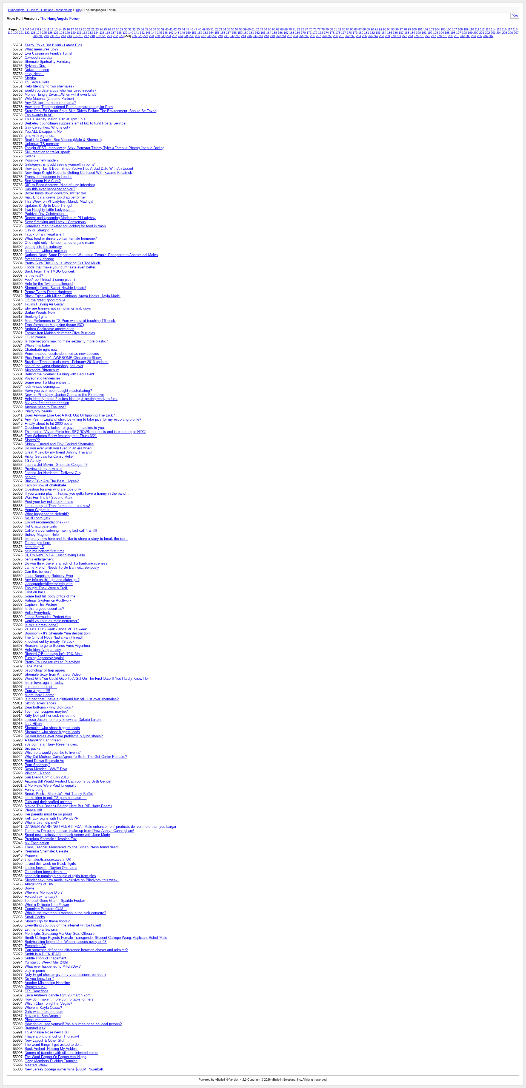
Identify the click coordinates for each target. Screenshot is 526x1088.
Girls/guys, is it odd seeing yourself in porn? (60, 164)
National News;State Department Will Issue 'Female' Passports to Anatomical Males (91, 255)
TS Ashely (33, 460)
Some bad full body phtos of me (50, 596)
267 (375, 36)
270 (393, 36)
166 (280, 32)
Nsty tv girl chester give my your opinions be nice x (65, 975)
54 (224, 29)
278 (439, 36)
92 (380, 29)
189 (412, 32)
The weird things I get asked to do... (53, 1044)
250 (278, 36)
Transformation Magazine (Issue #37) (54, 325)
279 (444, 36)
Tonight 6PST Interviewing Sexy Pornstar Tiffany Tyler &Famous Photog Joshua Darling (94, 148)
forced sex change (39, 259)
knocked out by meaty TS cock (50, 641)
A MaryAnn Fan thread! (43, 740)
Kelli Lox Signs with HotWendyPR (51, 818)
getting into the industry (43, 247)
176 (337, 32)
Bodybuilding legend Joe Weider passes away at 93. (66, 942)
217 (86, 36)
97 (401, 29)
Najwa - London (37, 70)
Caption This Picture (41, 604)
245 (249, 36)
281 (456, 36)
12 (51, 29)
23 (97, 29)
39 (162, 29)
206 (510, 32)
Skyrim (30, 78)
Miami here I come (39, 695)
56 (232, 29)
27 (113, 29)
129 (67, 32)
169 (297, 32)
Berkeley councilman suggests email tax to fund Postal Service (75, 123)
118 (515, 29)
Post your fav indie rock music (49, 502)
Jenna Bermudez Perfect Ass (48, 617)
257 (318, 36)
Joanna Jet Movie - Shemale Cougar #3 (56, 465)
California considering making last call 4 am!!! (61, 530)
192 (429, 32)
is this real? (34, 275)
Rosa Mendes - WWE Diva (46, 769)
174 (326, 32)
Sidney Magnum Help (42, 534)
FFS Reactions (36, 991)
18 (76, 29)
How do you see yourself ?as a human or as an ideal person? (73, 1024)
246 (255, 36)
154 (211, 32)
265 (364, 36)
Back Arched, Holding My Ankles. (51, 1049)
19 (80, 29)
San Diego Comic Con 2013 (46, 777)
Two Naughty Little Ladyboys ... (50, 210)
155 (217, 32)
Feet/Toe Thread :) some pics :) (50, 279)
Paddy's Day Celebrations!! (46, 214)
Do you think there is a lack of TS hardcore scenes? (66, 563)
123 (32, 32)
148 (176, 32)
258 (324, 36)
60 (249, 29)
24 (101, 29)
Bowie (29, 888)
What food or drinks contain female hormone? (61, 238)
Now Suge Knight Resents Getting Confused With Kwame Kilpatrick (78, 173)
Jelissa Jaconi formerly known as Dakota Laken (63, 720)
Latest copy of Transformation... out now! (57, 506)
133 (90, 32)
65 (269, 29)
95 (393, 29)
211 (52, 36)
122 (27, 32)
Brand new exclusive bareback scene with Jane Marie (67, 835)
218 (92, 36)
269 (387, 36)
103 (431, 29)
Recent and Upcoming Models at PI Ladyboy (60, 218)
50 (208, 29)
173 (320, 32)
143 (147, 32)
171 (309, 32)
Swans (30, 156)
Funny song (34, 789)
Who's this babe (37, 345)
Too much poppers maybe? (46, 711)
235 (191, 36)
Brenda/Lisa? (35, 1028)
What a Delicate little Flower (47, 905)
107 (454, 29)
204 (498, 32)
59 (245, 29)
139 (124, 32)
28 (117, 29)
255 (306, 36)
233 (180, 36)
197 (458, 32)
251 (283, 36)
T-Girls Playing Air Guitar (44, 304)
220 (103, 36)
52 (216, 29)
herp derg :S (34, 547)
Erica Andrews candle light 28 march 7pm (57, 995)
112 (482, 29)
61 (253, 29)
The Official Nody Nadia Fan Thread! (54, 637)
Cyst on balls (35, 592)
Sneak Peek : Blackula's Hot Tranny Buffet (59, 794)
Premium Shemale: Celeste (46, 851)
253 (295, 36)
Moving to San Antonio (43, 1016)
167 (286, 32)
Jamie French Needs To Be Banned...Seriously (62, 567)
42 (175, 29)
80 (331, 29)
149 (182, 32)
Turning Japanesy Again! (44, 658)
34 (142, 29)
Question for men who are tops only (53, 489)
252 (289, 36)
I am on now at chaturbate (45, 485)
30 (125, 29)
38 (158, 29)
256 (312, 36)
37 (154, 29)
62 (257, 29)
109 (466, 29)
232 (174, 36)
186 (395, 32)
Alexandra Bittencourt (42, 370)
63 (261, 29)
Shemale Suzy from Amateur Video (53, 674)
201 (481, 32)
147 (170, 32)
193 (435, 32)
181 (366, 32)
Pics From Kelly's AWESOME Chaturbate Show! (63, 358)
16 (68, 29)
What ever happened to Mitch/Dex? (53, 966)
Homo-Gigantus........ (41, 510)
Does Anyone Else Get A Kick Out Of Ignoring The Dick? (70, 415)
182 (372, 32)
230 (163, 36)
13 (56, 29)
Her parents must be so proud (48, 814)
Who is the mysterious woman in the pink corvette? (65, 913)
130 (73, 32)
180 (360, 32)
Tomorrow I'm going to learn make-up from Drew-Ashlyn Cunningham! (79, 831)
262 (347, 36)
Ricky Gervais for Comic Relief (49, 456)
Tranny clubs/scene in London (48, 177)
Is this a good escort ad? (44, 609)
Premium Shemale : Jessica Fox (51, 839)
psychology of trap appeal (45, 670)
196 (452, 32)
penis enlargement (39, 559)
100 (414, 29)
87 (360, 29)
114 (493, 29)
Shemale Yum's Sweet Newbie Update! (55, 288)
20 (84, 29)
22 (93, 29)
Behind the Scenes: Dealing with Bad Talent (59, 374)
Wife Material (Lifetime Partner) (49, 99)
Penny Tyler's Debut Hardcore (48, 292)
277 (433, 36)
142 (142, 32)
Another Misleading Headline (47, 983)
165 (274, 32)
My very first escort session (47, 403)
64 (265, 29)
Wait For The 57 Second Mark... (50, 497)
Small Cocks (35, 917)
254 (301, 36)
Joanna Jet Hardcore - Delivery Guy (53, 473)
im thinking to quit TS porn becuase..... (56, 798)
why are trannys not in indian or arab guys (58, 308)
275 (421, 36)
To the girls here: (38, 543)
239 (214, 36)
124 (38, 32)
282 (462, 36)
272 (404, 36)
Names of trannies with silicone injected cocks (61, 1053)
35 (146, 29)
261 (341, 36)
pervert (30, 477)
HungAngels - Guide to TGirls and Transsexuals (40, 10)
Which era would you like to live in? (53, 752)
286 (485, 36)
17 (72, 29)
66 (273, 29)
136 (107, 32)
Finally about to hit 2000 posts (49, 423)
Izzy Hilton (33, 724)
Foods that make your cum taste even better (60, 267)
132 (84, 32)
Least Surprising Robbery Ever (49, 576)
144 (153, 32)
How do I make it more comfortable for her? (59, 999)
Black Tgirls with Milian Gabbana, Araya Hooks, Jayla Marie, (73, 296)
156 (222, 32)
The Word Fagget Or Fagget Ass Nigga (55, 1057)
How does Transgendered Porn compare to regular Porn (69, 107)
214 (69, 36)
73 (302, 29)
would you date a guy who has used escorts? (60, 90)
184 (383, 32)
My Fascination (37, 843)
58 (240, 29)
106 (448, 29)
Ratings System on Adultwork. (49, 600)
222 (115, 36)
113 (487, 29)
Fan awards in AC (39, 115)
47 (195, 29)
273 (410, 36)
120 (15, 32)
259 (329, 36)
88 (364, 29)
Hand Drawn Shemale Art (44, 761)
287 (490, 36)
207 (516, 32)
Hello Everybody (38, 613)
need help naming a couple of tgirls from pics (60, 876)
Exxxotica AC (35, 946)
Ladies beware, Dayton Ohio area (51, 868)
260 (335, 36)
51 (212, 29)
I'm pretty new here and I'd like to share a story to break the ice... (76, 539)
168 (291, 32)
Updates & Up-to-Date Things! (48, 205)
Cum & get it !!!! (37, 691)
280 (450, 36)
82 (339, 29)
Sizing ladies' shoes (40, 703)
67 (277, 29)
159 (240, 32)
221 (109, 36)
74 (306, 29)
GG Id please (35, 337)
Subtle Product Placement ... (48, 958)
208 (35, 36)
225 (134, 36)
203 (493, 32)
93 (384, 29)
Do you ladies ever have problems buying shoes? (64, 736)
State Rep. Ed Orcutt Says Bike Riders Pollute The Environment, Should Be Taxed (90, 111)
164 (268, 32)
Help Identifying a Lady (43, 650)
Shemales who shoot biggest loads (52, 728)
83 (343, 29)
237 (203, 36)
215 (75, 36)
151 (193, 32)
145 (159, 32)
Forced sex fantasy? (41, 896)
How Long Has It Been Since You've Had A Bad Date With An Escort (79, 168)
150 (188, 32)
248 (266, 36)
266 (370, 36)
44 (183, 29)
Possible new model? (41, 160)
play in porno (35, 970)
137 (113, 32)
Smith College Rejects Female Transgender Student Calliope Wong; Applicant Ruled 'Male (96, 938)
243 (237, 36)
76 (314, 29)
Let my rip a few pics (41, 929)
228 (151, 36)
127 (55, 32)
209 (40, 36)
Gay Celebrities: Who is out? (47, 127)
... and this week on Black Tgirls (50, 864)
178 (349, 32)
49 (203, 29)
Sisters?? (32, 440)
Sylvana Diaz (35, 66)
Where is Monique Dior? (43, 892)
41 (171, 29)
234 (186, 36)
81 (335, 29)
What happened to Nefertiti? (47, 514)
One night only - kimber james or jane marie (59, 242)
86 (356, 29)
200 (475, 32)
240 (220, 36)
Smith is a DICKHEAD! (43, 954)
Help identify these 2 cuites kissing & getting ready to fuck (71, 399)
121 (21, 32)
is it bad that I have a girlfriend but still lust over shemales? (72, 699)
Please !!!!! (33, 810)
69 (286, 29)
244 (243, 36)
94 (388, 29)
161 (251, 32)
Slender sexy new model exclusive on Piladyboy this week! (72, 880)
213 (63, 36)
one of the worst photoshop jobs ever (54, 366)
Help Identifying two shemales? (49, 86)
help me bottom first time (44, 551)
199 (470, 32)
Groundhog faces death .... (46, 872)
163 (263, 32)
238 (209, 36)
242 (232, 36)
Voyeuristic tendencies (43, 378)
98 (405, 29)
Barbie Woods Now (40, 312)
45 (187, 29)
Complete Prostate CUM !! (46, 909)
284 (473, 36)
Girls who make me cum (44, 1012)
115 (498, 29)
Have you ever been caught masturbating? (58, 391)
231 (168, 36)
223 (121, 36)
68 (282, 29)
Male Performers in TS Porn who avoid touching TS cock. (70, 321)
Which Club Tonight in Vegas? (48, 1003)
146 (165, 32)
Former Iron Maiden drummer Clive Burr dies (60, 333)
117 (509, 29)
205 (504, 32)
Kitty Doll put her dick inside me (50, 715)
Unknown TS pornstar (42, 144)
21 (88, 29)
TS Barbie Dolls (37, 82)
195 (447, 32)
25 (105, 29)
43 (179, 29)
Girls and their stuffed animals (48, 802)
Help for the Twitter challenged (49, 284)
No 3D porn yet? (37, 518)
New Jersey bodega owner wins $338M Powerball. (64, 1069)
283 (467, 36)
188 (406, 32)
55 (228, 29)
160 (245, 32)
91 (376, 29)
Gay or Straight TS (40, 230)
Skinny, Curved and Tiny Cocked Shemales (59, 444)
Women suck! (36, 987)
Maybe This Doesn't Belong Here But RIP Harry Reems (68, 806)
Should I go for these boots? (47, 921)
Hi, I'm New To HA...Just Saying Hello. (55, 555)
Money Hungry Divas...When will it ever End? (60, 94)
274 (416, 36)
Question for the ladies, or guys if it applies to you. (65, 428)
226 (140, 36)
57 (236, 29)
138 (119, 32)
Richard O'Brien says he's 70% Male (53, 654)
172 (314, 32)
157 (228, 32)
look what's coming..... (42, 386)
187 (401, 32)
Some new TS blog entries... (47, 382)
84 (347, 29)
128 (61, 32)
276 (427, 36)
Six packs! (33, 748)
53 (220, 29)
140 (130, 32)
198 (464, 32)
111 (477, 29)
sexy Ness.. (34, 74)
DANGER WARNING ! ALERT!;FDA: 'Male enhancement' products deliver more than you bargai (100, 826)
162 (257, 32)
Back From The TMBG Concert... (51, 271)
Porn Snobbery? (37, 765)
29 (121, 29)
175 (332, 32)
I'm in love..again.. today (44, 683)
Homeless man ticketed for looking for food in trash (65, 226)
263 (352, 36)
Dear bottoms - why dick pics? (49, 707)
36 (150, 29)
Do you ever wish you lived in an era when (58, 448)
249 (272, 36)
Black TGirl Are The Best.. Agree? (52, 481)
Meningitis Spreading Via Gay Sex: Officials (60, 933)
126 (50, 32)
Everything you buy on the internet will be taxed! (63, 925)
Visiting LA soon (37, 773)
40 (166, 29)
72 (298, 29)
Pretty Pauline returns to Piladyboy (52, 662)
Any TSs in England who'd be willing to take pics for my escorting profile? (83, 419)
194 (441, 32)
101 (420, 29)
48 (199, 29)
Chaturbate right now (41, 349)
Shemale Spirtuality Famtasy (48, 61)
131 (78, 32)
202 (487, 32)
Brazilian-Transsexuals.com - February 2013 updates (66, 362)
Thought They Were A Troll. (46, 588)
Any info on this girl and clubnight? (52, 580)
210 (46, 36)
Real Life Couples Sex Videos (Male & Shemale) (63, 140)
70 (290, 29)
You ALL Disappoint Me (43, 131)
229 (157, 36)
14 (60, 29)
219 (98, 36)
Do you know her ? (39, 979)
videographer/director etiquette (49, 584)
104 (437, 29)
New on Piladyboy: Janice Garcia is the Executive (64, 395)
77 (319, 29)
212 (57, 36)
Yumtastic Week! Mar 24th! (46, 962)
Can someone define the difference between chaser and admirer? (76, 950)
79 (327, 29)
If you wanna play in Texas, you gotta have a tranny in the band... (77, 493)
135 (101, 32)
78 (323, 29)
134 (96, 32)
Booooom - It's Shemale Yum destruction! (58, 633)
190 (418, 32)
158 (234, 32)
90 (372, 29)
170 (303, 32)
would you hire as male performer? (52, 621)
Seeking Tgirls (36, 316)
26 (109, 29)
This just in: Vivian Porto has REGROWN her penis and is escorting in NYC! (85, 432)
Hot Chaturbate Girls (41, 526)
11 (47, 29)
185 (389, 32)
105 (443, 29)
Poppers (31, 855)
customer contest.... (41, 687)
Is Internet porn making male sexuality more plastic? (66, 341)
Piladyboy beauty (38, 411)
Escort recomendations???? (47, 522)
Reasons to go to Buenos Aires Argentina (57, 646)
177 (343, 32)
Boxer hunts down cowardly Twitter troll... (57, 193)
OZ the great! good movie (45, 300)
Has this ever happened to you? (50, 189)
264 (358, 36)
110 (471, 29)
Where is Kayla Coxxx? (43, 1007)
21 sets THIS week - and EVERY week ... (58, 629)
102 (425, 29)
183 (378, 32)
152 (199, 32)
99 (409, 29)
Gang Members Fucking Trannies (51, 1061)
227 (145, 36)
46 (191, 29)
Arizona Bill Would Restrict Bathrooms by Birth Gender (68, 781)
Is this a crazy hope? (41, 625)
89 (368, 29)
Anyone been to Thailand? (45, 407)
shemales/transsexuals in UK (48, 859)
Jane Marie (33, 666)
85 (351, 29)
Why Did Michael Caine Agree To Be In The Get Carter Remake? (76, 757)
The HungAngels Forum (60, 18)
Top (78, 10)
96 (397, 29)
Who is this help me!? (42, 822)
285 (479, 36)
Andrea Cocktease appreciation (49, 329)
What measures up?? (41, 49)
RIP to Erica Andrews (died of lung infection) (60, 185)
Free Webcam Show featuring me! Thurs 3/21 (61, 436)
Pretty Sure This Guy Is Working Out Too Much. (63, 263)
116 (504, 29)
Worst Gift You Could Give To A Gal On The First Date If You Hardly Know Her (87, 678)
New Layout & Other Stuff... (47, 1040)
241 (226, 36)
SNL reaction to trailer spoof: (47, 152)
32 (134, 29)
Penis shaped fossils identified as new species (62, 354)
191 (424, 32)
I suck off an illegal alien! (44, 234)
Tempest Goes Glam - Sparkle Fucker (55, 901)
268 (381, 36)
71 (294, 29)
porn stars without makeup (46, 251)
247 (260, 36)
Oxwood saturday (38, 57)
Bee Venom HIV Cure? (43, 181)
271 (398, 36)
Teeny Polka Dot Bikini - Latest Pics (53, 45)
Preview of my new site (43, 469)
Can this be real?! (39, 572)
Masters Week (36, 1065)
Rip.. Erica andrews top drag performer (55, 197)
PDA (515, 15)
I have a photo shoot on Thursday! (52, 1036)
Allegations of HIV (39, 884)
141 (136, 32)
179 (355, 32)
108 (460, 29)
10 (43, 29)
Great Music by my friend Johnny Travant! (58, 452)
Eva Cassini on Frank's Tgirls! (48, 53)
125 (44, 32)
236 (197, 36)
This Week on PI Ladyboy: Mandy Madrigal (59, 201)
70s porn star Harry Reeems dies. (51, 744)
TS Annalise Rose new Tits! (47, 1032)
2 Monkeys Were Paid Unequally (50, 785)
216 (80, 36)
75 (310, 29)
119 (10, 32)
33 (138, 29)
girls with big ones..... (42, 136)
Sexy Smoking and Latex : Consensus (55, 222)
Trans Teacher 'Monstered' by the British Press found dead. (72, 847)
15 (64, 29)
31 (130, 29)
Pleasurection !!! (38, 1020)
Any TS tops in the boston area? (50, 103)
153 (205, 32)
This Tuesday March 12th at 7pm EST (55, 119)
